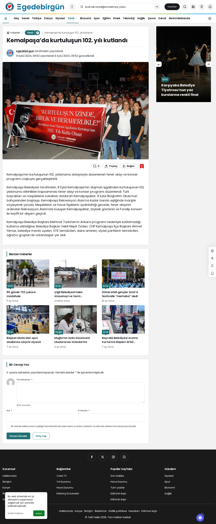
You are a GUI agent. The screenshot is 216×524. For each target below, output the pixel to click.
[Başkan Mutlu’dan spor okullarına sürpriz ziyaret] (28, 326)
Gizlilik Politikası (15, 513)
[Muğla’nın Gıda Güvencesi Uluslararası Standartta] (75, 326)
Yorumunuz (24, 379)
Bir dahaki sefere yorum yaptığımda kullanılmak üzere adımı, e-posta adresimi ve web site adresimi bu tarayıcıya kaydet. (73, 426)
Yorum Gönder (18, 436)
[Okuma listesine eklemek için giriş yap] (142, 166)
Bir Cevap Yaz (19, 364)
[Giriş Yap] (201, 6)
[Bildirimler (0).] (212, 273)
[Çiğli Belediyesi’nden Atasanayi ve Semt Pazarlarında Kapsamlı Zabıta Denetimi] (75, 281)
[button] (193, 6)
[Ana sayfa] (5, 18)
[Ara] (184, 6)
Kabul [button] (39, 513)
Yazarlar (172, 6)
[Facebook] (92, 457)
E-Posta (84, 410)
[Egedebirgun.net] (34, 6)
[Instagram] (113, 457)
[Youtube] (124, 457)
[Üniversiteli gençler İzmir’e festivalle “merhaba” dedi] (123, 281)
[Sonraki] (208, 64)
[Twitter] (103, 457)
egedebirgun (25, 51)
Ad (9, 410)
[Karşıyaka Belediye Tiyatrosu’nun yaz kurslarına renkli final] (183, 64)
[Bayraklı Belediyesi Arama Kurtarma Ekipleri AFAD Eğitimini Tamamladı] (123, 326)
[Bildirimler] (210, 6)
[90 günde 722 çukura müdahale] (28, 281)
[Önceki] (159, 64)
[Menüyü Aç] (72, 6)
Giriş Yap (41, 436)
